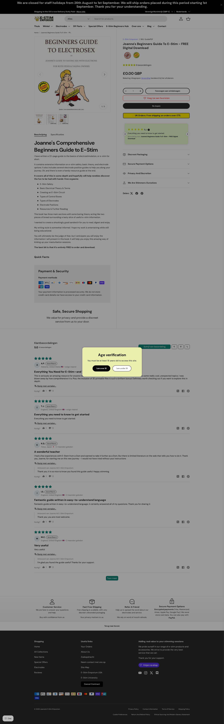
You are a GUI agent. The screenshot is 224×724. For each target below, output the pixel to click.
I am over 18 (101, 368)
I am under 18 (122, 368)
